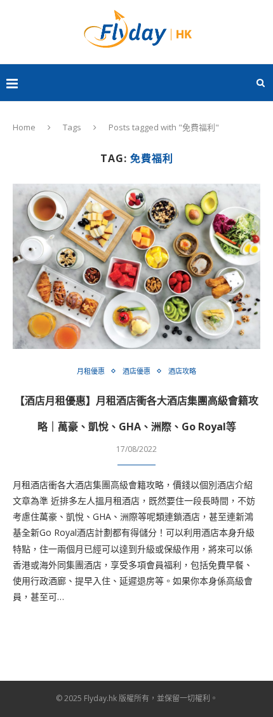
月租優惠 (91, 371)
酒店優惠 (136, 371)
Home (24, 127)
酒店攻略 (182, 371)
